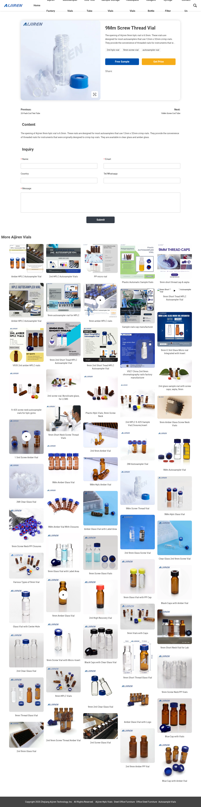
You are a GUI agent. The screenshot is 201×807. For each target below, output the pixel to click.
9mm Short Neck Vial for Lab (174, 647)
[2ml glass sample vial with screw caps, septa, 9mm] (174, 371)
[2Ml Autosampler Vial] (137, 446)
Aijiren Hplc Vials (103, 802)
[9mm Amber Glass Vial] (63, 595)
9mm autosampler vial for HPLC (63, 315)
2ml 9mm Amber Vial (100, 451)
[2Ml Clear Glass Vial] (26, 481)
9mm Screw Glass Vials (100, 573)
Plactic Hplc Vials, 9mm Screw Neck (101, 414)
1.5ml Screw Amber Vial (26, 457)
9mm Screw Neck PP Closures (26, 546)
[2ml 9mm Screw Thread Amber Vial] (63, 719)
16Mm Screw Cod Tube (170, 113)
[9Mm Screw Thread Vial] (137, 487)
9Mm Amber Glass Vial (63, 482)
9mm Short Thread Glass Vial (137, 677)
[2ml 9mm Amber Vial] (100, 434)
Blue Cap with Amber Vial (174, 781)
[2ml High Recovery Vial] (100, 597)
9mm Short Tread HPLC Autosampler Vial (174, 298)
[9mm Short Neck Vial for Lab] (174, 626)
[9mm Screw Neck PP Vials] (174, 671)
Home (37, 5)
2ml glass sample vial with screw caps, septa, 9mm (174, 388)
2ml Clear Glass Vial (26, 671)
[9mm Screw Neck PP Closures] (26, 525)
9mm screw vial (131, 50)
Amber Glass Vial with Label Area (100, 529)
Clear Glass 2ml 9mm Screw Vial (175, 558)
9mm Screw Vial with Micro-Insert (63, 660)
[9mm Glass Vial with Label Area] (63, 550)
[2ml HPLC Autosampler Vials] (63, 258)
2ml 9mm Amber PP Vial (137, 766)
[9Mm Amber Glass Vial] (63, 461)
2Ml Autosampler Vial (137, 464)
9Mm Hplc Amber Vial (100, 484)
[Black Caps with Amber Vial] (174, 582)
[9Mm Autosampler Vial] (174, 449)
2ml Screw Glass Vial (100, 742)
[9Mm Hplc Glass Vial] (174, 493)
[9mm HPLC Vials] (63, 679)
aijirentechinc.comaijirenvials (41, 94)
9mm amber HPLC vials (100, 321)
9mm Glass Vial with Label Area (63, 571)
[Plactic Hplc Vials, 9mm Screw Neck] (100, 392)
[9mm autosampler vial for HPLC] (63, 297)
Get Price (158, 61)
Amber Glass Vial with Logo (137, 722)
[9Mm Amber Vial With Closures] (63, 506)
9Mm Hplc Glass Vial (174, 514)
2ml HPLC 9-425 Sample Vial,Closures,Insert (137, 424)
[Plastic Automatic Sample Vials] (137, 261)
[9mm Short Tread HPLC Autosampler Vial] (174, 290)
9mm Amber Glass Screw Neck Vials (175, 424)
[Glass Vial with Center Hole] (26, 605)
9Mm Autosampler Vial (174, 470)
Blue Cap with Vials (174, 736)
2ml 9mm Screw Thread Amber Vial (63, 740)
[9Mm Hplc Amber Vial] (100, 469)
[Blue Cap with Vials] (174, 715)
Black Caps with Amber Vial (174, 603)
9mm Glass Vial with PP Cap (138, 597)
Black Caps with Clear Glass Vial (101, 662)
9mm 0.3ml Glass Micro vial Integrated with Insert (174, 352)
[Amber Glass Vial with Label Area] (100, 508)
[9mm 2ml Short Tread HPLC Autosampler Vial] (63, 339)
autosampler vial (151, 50)
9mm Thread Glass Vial (26, 715)
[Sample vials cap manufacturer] (137, 305)
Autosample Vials (167, 802)
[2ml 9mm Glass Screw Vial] (137, 532)
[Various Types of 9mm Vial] (26, 566)
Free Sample (122, 61)
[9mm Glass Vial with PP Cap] (137, 576)
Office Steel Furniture (146, 802)
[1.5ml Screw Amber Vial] (26, 436)
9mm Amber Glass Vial (63, 615)
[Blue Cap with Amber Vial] (174, 760)
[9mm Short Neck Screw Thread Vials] (63, 418)
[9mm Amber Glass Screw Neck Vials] (174, 407)
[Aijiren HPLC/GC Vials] (18, 5)
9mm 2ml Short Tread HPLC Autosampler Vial (63, 361)
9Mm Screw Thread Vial (137, 508)
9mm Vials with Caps (137, 633)
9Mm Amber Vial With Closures (63, 527)
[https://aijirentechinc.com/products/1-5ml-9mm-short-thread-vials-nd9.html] (60, 60)
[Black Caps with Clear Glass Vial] (100, 641)
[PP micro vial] (100, 258)
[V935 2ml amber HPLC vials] (26, 344)
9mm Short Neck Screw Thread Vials (63, 436)
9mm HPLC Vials (63, 696)
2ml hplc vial (113, 50)
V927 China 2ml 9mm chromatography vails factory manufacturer (137, 374)
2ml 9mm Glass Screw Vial (138, 553)
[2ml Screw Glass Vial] (100, 726)
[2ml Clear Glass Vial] (26, 650)
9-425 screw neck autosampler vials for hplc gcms (26, 411)
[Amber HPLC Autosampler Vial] (26, 258)
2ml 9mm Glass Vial (26, 751)
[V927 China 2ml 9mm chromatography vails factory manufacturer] (137, 350)
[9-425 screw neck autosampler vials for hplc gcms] (26, 389)
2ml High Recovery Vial (100, 618)
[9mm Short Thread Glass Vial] (137, 656)
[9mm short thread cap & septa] (174, 261)
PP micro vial (100, 276)
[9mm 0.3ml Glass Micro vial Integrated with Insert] (174, 329)
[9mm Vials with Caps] (137, 617)
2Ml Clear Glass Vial (26, 502)
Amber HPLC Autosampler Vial (26, 276)
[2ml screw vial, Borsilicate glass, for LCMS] (63, 380)
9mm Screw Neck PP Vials (174, 692)
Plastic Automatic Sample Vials (137, 282)
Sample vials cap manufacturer (137, 327)
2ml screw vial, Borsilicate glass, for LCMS (63, 397)
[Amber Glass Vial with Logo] (137, 701)
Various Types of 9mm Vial (26, 582)
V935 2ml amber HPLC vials (26, 365)
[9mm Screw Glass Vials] (100, 552)
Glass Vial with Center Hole (26, 626)
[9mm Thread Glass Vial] (26, 694)
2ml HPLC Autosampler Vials (63, 276)
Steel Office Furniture (124, 802)
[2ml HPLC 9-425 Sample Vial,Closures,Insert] (137, 401)
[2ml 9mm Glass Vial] (26, 735)
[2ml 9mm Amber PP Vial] (137, 745)
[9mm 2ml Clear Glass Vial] (100, 686)
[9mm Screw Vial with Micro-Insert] (63, 639)
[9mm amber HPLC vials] (100, 300)
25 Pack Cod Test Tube (30, 113)
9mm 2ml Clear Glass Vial (100, 707)
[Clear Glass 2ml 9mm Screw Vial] (174, 538)
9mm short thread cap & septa (174, 282)
